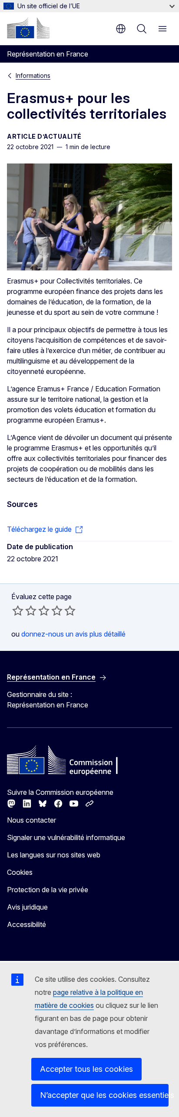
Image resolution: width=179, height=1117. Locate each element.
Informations (33, 75)
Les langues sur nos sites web (53, 854)
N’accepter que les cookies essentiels (104, 1095)
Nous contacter (31, 820)
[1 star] (17, 610)
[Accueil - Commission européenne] (28, 27)
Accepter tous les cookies (86, 1069)
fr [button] (120, 28)
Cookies (20, 872)
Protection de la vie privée (47, 889)
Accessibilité (26, 924)
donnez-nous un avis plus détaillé (73, 634)
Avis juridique (27, 907)
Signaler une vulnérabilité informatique (66, 837)
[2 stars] (24, 610)
